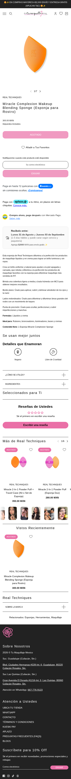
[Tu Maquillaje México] (35, 14)
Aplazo (7, 731)
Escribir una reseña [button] (35, 425)
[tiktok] (13, 776)
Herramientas (43, 617)
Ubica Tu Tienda (12, 707)
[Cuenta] (55, 13)
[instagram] (8, 776)
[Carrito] (66, 13)
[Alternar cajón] (4, 14)
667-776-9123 (35, 689)
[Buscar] (11, 13)
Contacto (9, 717)
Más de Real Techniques (24, 441)
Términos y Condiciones (18, 722)
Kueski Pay (9, 726)
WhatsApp (9, 712)
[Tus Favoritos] (61, 13)
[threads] (17, 776)
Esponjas (29, 617)
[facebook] (4, 776)
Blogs (7, 741)
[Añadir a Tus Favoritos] (31, 450)
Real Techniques (12, 97)
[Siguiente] (40, 91)
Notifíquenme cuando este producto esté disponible (26, 158)
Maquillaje (56, 617)
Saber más (14, 218)
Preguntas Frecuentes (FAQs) (22, 736)
